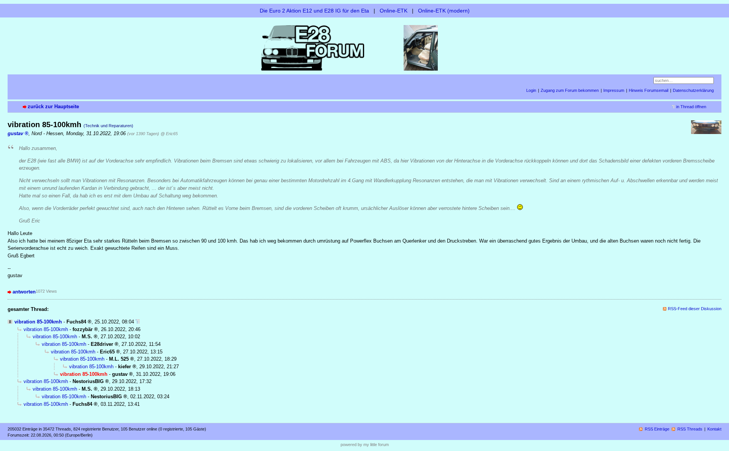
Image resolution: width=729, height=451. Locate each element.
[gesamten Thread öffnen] (138, 322)
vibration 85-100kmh (38, 322)
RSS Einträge (657, 429)
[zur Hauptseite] (364, 47)
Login (531, 90)
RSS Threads (689, 429)
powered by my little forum (365, 444)
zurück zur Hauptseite (53, 106)
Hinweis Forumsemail (648, 90)
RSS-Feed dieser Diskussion (694, 308)
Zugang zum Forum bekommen (570, 90)
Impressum (613, 90)
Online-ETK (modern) (444, 11)
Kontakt (714, 429)
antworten (24, 292)
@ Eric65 (169, 133)
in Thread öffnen (691, 106)
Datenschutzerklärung (693, 90)
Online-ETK (393, 11)
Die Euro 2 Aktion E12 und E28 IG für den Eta (314, 11)
